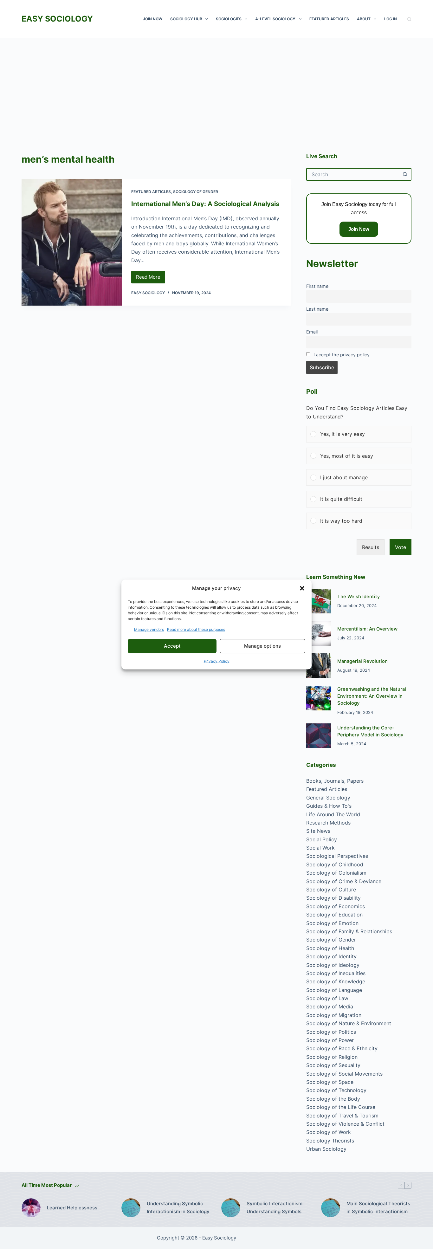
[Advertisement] (216, 85)
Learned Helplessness (72, 1208)
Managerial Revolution (362, 661)
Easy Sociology (57, 18)
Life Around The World (333, 814)
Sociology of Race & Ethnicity (342, 1048)
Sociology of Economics (335, 906)
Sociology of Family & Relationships (349, 931)
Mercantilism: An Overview (367, 629)
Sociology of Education (334, 914)
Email (312, 331)
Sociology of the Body (333, 1099)
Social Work (320, 848)
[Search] (409, 19)
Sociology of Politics (331, 1032)
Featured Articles (329, 18)
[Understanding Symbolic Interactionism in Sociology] (130, 1207)
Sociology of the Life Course (340, 1107)
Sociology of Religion (332, 1057)
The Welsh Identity (358, 596)
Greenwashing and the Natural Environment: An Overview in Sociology (371, 696)
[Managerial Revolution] (318, 665)
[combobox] (353, 174)
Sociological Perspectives (337, 856)
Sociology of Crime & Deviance (343, 881)
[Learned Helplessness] (31, 1207)
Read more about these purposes (196, 629)
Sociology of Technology (336, 1090)
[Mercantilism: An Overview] (318, 633)
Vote (400, 547)
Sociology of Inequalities (335, 973)
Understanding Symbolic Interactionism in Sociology (178, 1207)
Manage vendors (149, 629)
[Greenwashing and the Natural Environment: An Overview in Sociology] (318, 698)
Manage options (262, 646)
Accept (172, 646)
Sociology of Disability (333, 898)
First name (317, 286)
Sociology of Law (327, 998)
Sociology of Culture (331, 889)
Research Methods (328, 822)
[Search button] (405, 174)
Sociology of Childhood (334, 864)
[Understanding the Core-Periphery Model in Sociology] (318, 735)
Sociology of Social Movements (344, 1074)
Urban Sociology (326, 1149)
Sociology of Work (328, 1132)
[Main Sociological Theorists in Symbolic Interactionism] (330, 1207)
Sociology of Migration (333, 1015)
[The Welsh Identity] (318, 601)
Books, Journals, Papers (335, 781)
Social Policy (321, 839)
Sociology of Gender (195, 191)
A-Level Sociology (275, 18)
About (364, 18)
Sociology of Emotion (332, 923)
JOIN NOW (152, 18)
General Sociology (328, 797)
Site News (318, 831)
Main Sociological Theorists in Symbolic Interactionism (378, 1207)
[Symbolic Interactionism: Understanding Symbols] (230, 1207)
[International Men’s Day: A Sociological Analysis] (71, 242)
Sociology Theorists (330, 1140)
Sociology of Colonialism (336, 873)
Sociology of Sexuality (333, 1065)
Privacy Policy (216, 660)
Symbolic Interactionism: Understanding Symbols (275, 1207)
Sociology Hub (186, 18)
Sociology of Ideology (332, 965)
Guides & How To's (329, 806)
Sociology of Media (329, 1006)
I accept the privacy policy (341, 354)
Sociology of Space (329, 1082)
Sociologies (229, 18)
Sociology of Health (330, 948)
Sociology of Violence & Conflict (345, 1124)
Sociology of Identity (331, 956)
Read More (150, 278)
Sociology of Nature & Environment (348, 1023)
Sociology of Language (334, 990)
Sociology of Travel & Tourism (342, 1115)
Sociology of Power (330, 1040)
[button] (302, 588)
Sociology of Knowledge (335, 981)
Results (370, 547)
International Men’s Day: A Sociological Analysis (205, 204)
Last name (317, 309)
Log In (390, 18)
